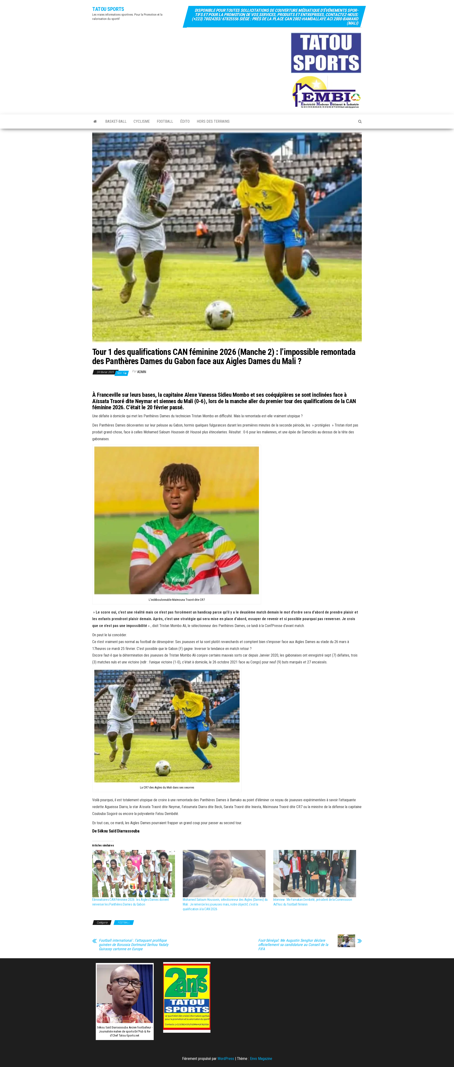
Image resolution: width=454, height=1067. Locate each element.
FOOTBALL (165, 121)
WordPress (226, 1058)
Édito (185, 121)
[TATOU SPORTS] (95, 121)
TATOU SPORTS (108, 9)
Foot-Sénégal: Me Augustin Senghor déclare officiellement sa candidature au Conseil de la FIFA (293, 944)
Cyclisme (142, 121)
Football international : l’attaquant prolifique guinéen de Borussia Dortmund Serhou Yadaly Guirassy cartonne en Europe (133, 944)
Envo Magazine (261, 1058)
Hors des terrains (213, 121)
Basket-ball (116, 121)
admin (141, 372)
